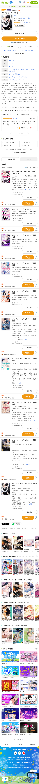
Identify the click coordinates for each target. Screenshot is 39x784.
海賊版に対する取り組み (20, 767)
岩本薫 (14, 643)
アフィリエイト (10, 762)
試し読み (29, 198)
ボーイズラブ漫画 (25, 18)
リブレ (11, 63)
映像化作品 (12, 71)
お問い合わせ (28, 757)
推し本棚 (11, 46)
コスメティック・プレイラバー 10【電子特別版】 (24, 484)
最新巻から (10, 167)
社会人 (26, 69)
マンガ (11, 66)
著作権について (23, 765)
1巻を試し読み (19, 33)
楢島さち (16, 15)
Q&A (22, 757)
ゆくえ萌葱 (26, 643)
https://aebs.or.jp (13, 781)
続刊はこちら (19, 53)
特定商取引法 (15, 765)
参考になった (24, 128)
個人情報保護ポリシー (27, 762)
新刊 (6, 745)
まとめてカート (31, 167)
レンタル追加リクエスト (10, 50)
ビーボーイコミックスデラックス (18, 77)
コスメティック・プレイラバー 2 (21, 209)
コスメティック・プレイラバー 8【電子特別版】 (24, 403)
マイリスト (29, 46)
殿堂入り (17, 74)
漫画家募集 (10, 767)
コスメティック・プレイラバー (17, 80)
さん (17, 119)
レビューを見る (19, 134)
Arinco (3, 643)
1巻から (4, 167)
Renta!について (11, 757)
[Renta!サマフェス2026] (11, 2)
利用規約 (18, 762)
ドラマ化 (11, 74)
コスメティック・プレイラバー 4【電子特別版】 (24, 264)
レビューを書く (20, 25)
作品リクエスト (10, 759)
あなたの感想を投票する (19, 153)
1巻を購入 (19, 39)
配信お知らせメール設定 (28, 50)
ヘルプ (18, 757)
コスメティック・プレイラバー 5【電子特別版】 (24, 292)
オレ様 (22, 69)
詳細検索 (32, 745)
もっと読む (28, 189)
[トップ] (5, 2)
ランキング (19, 745)
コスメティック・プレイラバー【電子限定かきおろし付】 (24, 172)
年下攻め (32, 69)
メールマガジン (28, 759)
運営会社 (29, 767)
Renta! (3, 528)
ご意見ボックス (19, 759)
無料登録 (35, 3)
